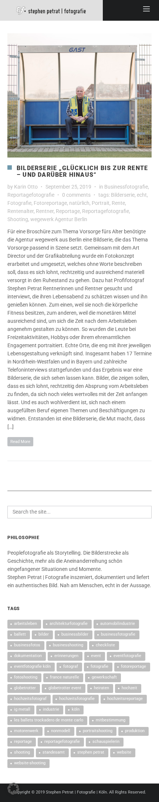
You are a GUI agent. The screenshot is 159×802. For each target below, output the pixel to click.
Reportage (68, 211)
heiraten (101, 688)
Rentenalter (20, 211)
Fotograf (70, 666)
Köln (76, 709)
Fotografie (19, 203)
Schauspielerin (105, 741)
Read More (20, 441)
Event (96, 655)
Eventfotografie (127, 655)
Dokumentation (28, 655)
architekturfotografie (69, 623)
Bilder (43, 634)
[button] (13, 788)
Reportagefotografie (30, 195)
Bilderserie (123, 195)
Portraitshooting (97, 730)
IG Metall (22, 709)
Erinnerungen (66, 655)
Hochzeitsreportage (125, 698)
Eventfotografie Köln (32, 666)
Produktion (135, 730)
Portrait (100, 203)
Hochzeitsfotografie (77, 698)
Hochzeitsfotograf (30, 698)
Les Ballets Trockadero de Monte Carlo (48, 720)
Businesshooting (68, 645)
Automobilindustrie (117, 623)
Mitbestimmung (110, 720)
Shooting (17, 219)
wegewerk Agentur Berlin (58, 219)
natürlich (79, 203)
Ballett (20, 634)
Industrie (51, 709)
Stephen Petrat (90, 752)
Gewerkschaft (104, 677)
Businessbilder (74, 634)
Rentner (45, 211)
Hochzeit (129, 688)
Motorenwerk (26, 730)
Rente (118, 203)
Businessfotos (27, 645)
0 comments (76, 195)
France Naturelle (64, 677)
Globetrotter (25, 688)
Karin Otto (26, 187)
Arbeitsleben (25, 623)
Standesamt (54, 752)
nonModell (60, 730)
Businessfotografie (126, 187)
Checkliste (105, 645)
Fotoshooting (25, 677)
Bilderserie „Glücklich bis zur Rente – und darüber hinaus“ (82, 171)
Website (124, 752)
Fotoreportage (50, 203)
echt (142, 195)
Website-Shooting (29, 763)
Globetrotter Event (64, 688)
